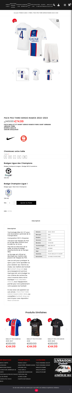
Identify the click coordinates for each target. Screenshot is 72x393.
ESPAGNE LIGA (22, 367)
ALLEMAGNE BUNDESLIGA (25, 372)
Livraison (3, 365)
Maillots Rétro (41, 370)
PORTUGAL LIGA (22, 374)
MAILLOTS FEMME (41, 367)
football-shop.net (16, 269)
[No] (70, 389)
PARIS (30, 13)
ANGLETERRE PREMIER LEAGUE (13, 5)
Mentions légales (5, 367)
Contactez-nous (5, 379)
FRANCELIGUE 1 (8, 5)
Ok (36, 390)
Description (36, 221)
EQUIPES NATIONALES (24, 379)
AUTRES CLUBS (22, 376)
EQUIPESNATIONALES (43, 5)
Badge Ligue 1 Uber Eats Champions (15, 187)
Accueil (16, 13)
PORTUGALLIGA (33, 5)
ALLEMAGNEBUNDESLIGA (24, 5)
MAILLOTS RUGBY (41, 372)
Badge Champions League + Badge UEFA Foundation (20, 166)
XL (19, 157)
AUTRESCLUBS (38, 5)
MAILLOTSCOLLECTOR (49, 5)
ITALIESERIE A (28, 5)
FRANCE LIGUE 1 (23, 13)
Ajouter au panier (26, 203)
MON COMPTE (4, 363)
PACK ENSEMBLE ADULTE (43, 363)
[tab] (36, 221)
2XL (25, 157)
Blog (1, 381)
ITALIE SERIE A (22, 370)
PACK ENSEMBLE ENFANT (43, 365)
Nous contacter (13, 300)
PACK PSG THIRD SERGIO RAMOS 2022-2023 (18, 293)
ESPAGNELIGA (18, 5)
